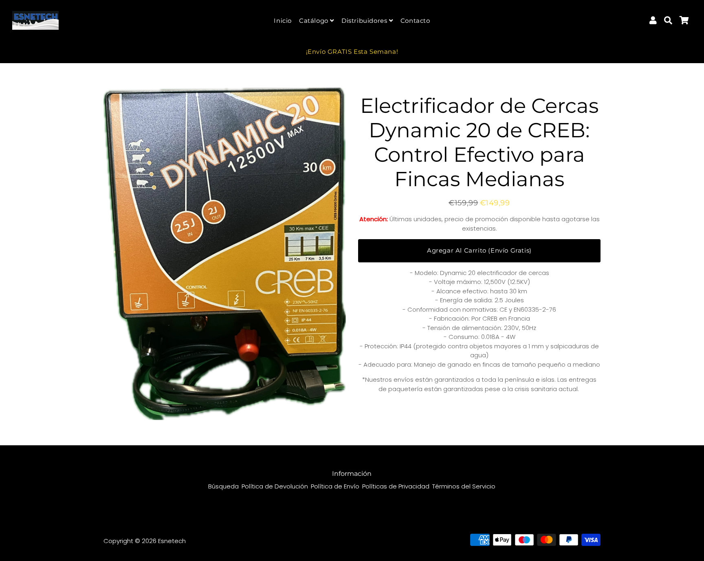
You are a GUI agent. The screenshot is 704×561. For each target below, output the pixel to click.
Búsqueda (223, 486)
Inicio (283, 20)
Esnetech (172, 541)
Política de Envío (335, 486)
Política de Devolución (275, 486)
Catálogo (314, 20)
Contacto (415, 20)
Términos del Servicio (463, 486)
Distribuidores (365, 20)
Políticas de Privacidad (395, 486)
